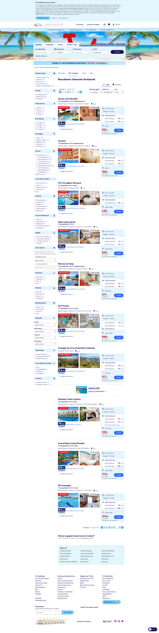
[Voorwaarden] (119, 621)
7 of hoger (41, 127)
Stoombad (40, 294)
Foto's (84, 73)
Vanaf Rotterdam (110, 238)
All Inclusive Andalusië (87, 553)
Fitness (40, 307)
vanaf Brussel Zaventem (46, 165)
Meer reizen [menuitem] (73, 44)
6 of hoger (41, 129)
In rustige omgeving (43, 241)
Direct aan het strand (43, 236)
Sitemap (37, 591)
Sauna (39, 292)
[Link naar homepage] (38, 24)
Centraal (39, 243)
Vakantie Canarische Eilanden (68, 561)
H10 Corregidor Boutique (69, 183)
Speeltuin (40, 204)
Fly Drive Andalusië (65, 553)
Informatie (61, 73)
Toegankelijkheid (106, 594)
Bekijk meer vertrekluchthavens (112, 425)
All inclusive (40, 81)
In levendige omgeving (43, 238)
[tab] (61, 73)
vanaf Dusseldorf (44, 170)
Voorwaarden (106, 583)
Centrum (37, 335)
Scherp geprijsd (42, 94)
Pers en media (106, 580)
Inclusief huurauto (42, 382)
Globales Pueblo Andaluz (69, 399)
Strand (36, 322)
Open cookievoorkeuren (109, 591)
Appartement (41, 221)
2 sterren (39, 114)
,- (105, 130)
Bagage (82, 583)
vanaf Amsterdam (45, 157)
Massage (40, 298)
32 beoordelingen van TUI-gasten (75, 124)
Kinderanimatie (41, 208)
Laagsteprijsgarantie (75, 29)
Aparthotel (40, 228)
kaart (94, 104)
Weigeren (54, 18)
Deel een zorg (106, 598)
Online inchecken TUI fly (87, 578)
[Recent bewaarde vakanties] (109, 24)
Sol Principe (63, 306)
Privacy (104, 587)
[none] (36, 52)
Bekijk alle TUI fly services (87, 585)
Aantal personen (41, 257)
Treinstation (37, 341)
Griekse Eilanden (65, 556)
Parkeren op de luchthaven (65, 591)
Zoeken (117, 52)
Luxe (39, 185)
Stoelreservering (84, 580)
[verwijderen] (55, 52)
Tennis (39, 311)
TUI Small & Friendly (43, 226)
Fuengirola (87, 146)
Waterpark (40, 210)
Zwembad (40, 202)
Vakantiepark (41, 223)
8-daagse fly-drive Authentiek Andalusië (76, 348)
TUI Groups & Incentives (42, 578)
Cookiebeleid (105, 589)
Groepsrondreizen (42, 354)
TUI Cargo (83, 587)
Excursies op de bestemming (66, 583)
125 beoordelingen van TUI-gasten (75, 289)
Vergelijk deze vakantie (66, 129)
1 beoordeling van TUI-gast (73, 424)
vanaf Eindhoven (44, 161)
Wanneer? (78, 49)
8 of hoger (41, 125)
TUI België (38, 594)
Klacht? (104, 596)
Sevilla (77, 188)
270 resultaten (73, 73)
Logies (39, 138)
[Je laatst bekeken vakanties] (104, 24)
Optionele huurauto (43, 384)
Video (91, 73)
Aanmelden (68, 612)
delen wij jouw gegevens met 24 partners (72, 8)
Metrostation (38, 328)
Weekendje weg (42, 358)
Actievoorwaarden (40, 587)
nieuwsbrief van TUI (87, 538)
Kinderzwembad (42, 206)
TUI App (60, 578)
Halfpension (41, 142)
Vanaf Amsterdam (110, 115)
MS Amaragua (64, 486)
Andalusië (71, 104)
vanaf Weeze (43, 172)
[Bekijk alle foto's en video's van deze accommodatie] (79, 113)
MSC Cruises (63, 559)
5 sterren (40, 107)
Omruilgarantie (91, 29)
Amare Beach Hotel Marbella (71, 443)
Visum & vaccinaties (63, 596)
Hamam (39, 296)
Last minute (38, 585)
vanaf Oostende (44, 168)
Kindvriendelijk (41, 200)
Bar (39, 281)
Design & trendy (41, 187)
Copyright (105, 585)
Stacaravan (104, 561)
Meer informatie (63, 18)
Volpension (40, 144)
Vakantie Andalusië (65, 550)
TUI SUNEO (40, 373)
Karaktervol (40, 189)
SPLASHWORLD (42, 369)
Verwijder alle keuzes (41, 56)
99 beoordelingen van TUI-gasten (75, 166)
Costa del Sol (79, 104)
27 (78, 92)
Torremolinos (87, 226)
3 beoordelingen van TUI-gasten (75, 246)
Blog (36, 589)
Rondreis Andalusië (86, 550)
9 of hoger (40, 122)
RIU (38, 367)
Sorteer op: (105, 89)
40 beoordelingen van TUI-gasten (75, 331)
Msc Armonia (84, 559)
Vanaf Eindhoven (110, 329)
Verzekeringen (61, 587)
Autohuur (60, 589)
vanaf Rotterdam (44, 159)
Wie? (95, 49)
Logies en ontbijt (42, 77)
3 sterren (40, 112)
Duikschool (40, 309)
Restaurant (40, 279)
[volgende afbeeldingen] (98, 114)
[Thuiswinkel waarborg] (108, 621)
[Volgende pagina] (81, 92)
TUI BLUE (40, 371)
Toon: (116, 89)
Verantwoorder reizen (41, 583)
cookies (59, 5)
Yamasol (62, 141)
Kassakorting (41, 96)
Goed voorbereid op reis (64, 585)
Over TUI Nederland (107, 578)
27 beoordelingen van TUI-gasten (75, 371)
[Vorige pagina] (60, 92)
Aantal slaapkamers (41, 264)
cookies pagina (40, 13)
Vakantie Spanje (62, 104)
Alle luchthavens (42, 155)
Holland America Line (87, 556)
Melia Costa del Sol (66, 222)
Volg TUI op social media (88, 607)
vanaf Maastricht (44, 163)
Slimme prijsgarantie (107, 29)
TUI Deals (40, 99)
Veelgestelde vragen (40, 600)
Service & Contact (83, 621)
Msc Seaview (84, 561)
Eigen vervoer (41, 174)
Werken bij (108, 602)
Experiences (105, 559)
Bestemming (60, 49)
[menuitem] (118, 24)
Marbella (86, 104)
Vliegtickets (50, 44)
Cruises (60, 44)
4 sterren (40, 79)
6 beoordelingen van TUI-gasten (75, 510)
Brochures (38, 580)
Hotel (39, 219)
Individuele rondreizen (43, 356)
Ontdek (118, 130)
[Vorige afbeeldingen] (59, 114)
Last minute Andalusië (107, 550)
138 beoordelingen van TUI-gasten (75, 208)
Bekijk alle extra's (62, 598)
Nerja (85, 268)
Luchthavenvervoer (63, 594)
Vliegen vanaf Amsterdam (45, 86)
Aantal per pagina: (94, 89)
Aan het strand (41, 83)
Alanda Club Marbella (68, 99)
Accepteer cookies (42, 18)
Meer (37, 191)
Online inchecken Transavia (65, 580)
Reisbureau (38, 598)
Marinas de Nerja (66, 264)
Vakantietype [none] (41, 49)
